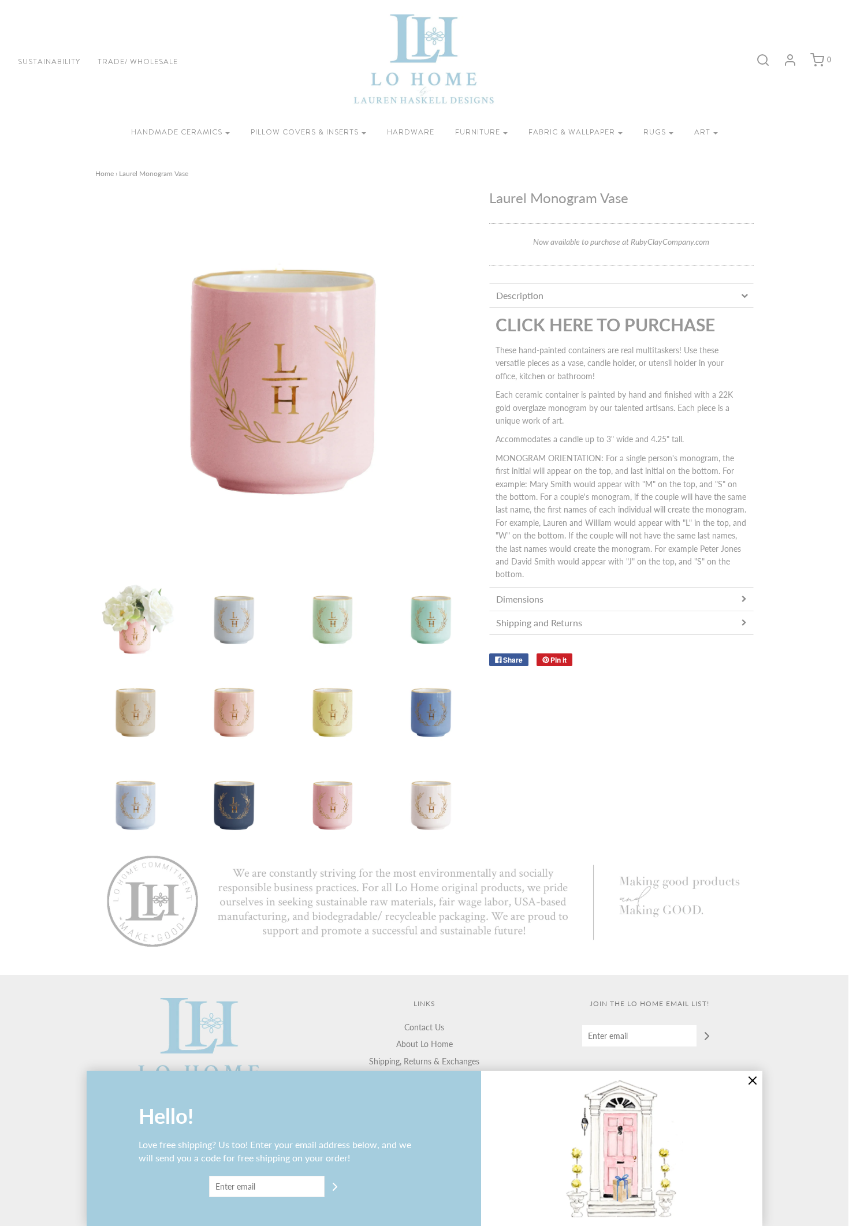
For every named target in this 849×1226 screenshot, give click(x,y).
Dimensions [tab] (519, 598)
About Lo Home (424, 1044)
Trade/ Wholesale (138, 61)
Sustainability (49, 61)
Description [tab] (519, 295)
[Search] (757, 60)
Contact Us (424, 1027)
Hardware (410, 131)
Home (104, 173)
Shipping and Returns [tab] (539, 622)
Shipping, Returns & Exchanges (424, 1061)
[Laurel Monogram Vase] (136, 619)
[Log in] (784, 60)
